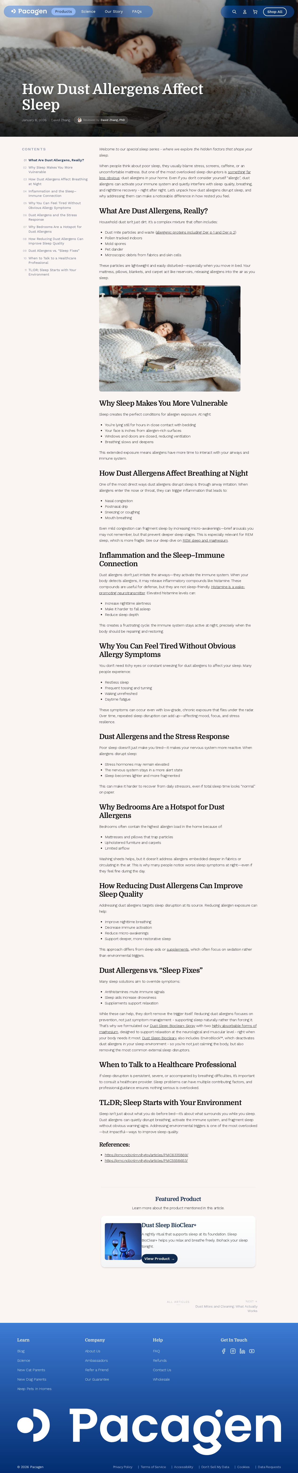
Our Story (114, 11)
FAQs (137, 11)
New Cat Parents (31, 1370)
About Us (92, 1351)
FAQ (156, 1351)
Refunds (160, 1360)
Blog (20, 1351)
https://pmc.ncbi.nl (120, 1160)
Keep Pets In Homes (34, 1388)
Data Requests (269, 1467)
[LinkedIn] (242, 1351)
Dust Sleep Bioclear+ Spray (172, 1025)
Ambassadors (96, 1360)
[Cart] (255, 12)
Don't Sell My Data (215, 1467)
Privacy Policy (122, 1467)
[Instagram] (233, 1351)
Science (88, 11)
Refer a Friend (96, 1370)
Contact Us (162, 1370)
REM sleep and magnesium (205, 540)
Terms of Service (153, 1467)
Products (63, 11)
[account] (244, 11)
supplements (178, 949)
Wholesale (161, 1379)
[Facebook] (223, 1351)
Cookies (243, 1467)
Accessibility (183, 1467)
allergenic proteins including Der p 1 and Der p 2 (195, 232)
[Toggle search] (234, 12)
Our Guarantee (97, 1379)
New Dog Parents (31, 1379)
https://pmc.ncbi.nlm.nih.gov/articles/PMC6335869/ (146, 1155)
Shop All (274, 11)
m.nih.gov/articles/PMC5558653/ (161, 1160)
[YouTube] (252, 1351)
